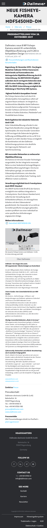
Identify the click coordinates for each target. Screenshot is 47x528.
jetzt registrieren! (12, 422)
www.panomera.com (12, 381)
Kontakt (23, 491)
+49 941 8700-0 (25, 476)
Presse (28, 27)
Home (7, 27)
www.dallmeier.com (11, 379)
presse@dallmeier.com (14, 409)
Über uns (18, 27)
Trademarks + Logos (28, 521)
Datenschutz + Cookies (34, 525)
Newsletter (23, 502)
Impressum (18, 516)
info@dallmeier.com (23, 478)
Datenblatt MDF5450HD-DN (20, 223)
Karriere (23, 496)
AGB (41, 521)
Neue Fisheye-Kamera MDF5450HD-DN (23, 15)
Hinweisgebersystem (35, 516)
